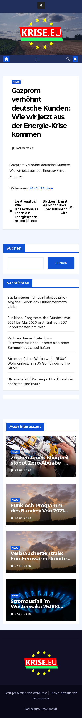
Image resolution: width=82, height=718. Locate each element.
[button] (68, 59)
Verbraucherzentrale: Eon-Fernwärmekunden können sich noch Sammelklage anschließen (38, 343)
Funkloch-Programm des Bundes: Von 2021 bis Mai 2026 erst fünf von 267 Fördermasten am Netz (39, 322)
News (16, 82)
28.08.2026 (23, 470)
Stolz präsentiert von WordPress (26, 693)
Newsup (66, 693)
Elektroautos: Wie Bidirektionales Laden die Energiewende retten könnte (26, 211)
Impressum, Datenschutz (41, 708)
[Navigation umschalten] (38, 59)
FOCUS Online (41, 188)
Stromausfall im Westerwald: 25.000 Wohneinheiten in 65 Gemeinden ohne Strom (39, 363)
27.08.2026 (23, 566)
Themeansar (40, 698)
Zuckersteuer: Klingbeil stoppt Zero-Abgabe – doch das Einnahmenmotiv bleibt (37, 302)
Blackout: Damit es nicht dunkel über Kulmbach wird (55, 207)
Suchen (14, 248)
